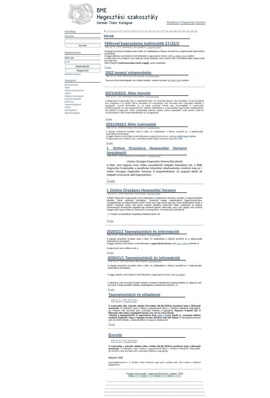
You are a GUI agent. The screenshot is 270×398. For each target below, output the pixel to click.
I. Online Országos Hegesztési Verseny (141, 190)
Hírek (67, 87)
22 (183, 31)
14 (150, 31)
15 (154, 31)
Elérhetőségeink (72, 112)
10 (133, 31)
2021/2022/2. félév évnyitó (128, 93)
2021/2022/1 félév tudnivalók (131, 124)
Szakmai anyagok (73, 98)
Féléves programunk (74, 90)
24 (192, 31)
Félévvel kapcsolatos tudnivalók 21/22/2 (142, 43)
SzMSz (68, 107)
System (200, 22)
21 (179, 31)
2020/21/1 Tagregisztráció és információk (144, 258)
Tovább (108, 68)
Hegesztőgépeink (73, 104)
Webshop (69, 101)
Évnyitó (115, 335)
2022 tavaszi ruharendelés (128, 72)
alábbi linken (176, 80)
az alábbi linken (180, 56)
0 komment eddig (154, 47)
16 (158, 31)
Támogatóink (71, 110)
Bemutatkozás (71, 84)
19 (171, 31)
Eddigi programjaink (74, 96)
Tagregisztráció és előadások (134, 294)
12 (141, 31)
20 (175, 31)
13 (146, 31)
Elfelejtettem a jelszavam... (73, 74)
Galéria (68, 93)
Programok (187, 22)
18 (167, 31)
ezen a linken (183, 243)
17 (162, 31)
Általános (173, 22)
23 (188, 31)
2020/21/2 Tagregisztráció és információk (143, 231)
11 (137, 31)
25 (196, 31)
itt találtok (180, 275)
